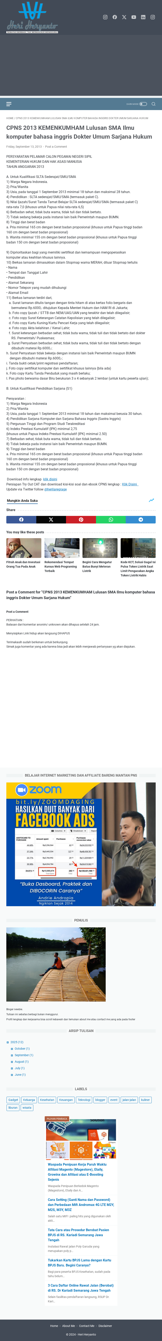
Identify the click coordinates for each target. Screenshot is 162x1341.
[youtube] (134, 17)
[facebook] (115, 17)
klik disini (50, 479)
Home (54, 1326)
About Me (68, 1326)
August (22, 1061)
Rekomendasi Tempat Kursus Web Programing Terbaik (61, 566)
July (20, 1068)
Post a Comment (56, 146)
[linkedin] (143, 17)
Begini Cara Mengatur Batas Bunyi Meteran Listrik (97, 566)
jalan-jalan (129, 1100)
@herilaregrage (55, 489)
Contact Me (86, 1326)
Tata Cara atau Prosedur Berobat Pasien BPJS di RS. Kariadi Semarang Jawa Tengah (78, 1235)
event (113, 1100)
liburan (13, 1107)
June (20, 1074)
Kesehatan (47, 1100)
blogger (100, 1100)
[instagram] (105, 17)
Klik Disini (130, 484)
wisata (27, 1107)
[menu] (11, 104)
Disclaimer (105, 1326)
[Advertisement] (81, 66)
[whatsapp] (111, 519)
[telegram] (141, 519)
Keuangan (66, 1100)
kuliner (145, 1100)
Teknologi (84, 1100)
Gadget (13, 1100)
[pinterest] (81, 519)
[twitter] (124, 17)
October (22, 1048)
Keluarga (29, 1100)
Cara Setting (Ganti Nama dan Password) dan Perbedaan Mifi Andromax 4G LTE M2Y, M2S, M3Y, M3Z (81, 1205)
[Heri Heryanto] (34, 17)
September (24, 1055)
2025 (17, 1042)
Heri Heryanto (87, 1334)
